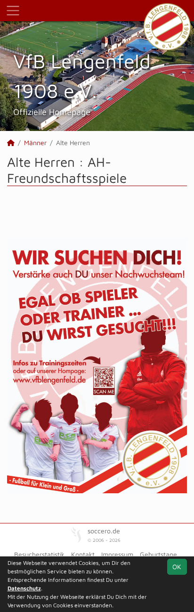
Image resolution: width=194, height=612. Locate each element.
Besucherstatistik (39, 554)
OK (176, 567)
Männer (35, 143)
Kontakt (83, 554)
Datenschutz (24, 588)
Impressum (117, 554)
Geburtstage (158, 554)
